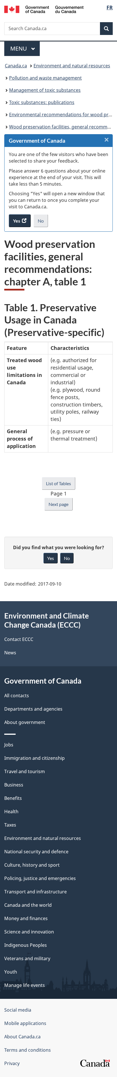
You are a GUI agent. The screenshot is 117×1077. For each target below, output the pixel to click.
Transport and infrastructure (35, 892)
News (10, 652)
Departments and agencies (33, 709)
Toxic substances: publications (41, 102)
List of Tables (58, 483)
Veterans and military (27, 958)
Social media (17, 1010)
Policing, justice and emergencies (40, 878)
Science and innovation (29, 932)
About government (24, 722)
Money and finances (26, 918)
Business (13, 785)
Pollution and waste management (45, 78)
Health (11, 811)
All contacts (16, 695)
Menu (19, 48)
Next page (58, 504)
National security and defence (36, 851)
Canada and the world (28, 905)
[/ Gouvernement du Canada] (43, 9)
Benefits (13, 798)
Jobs (8, 745)
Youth (10, 972)
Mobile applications (25, 1023)
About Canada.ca (22, 1037)
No (43, 222)
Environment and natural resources (72, 66)
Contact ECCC (18, 639)
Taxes (10, 825)
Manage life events (24, 985)
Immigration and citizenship (34, 758)
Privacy (12, 1063)
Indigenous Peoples (25, 945)
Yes (50, 558)
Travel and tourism (24, 771)
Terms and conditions (27, 1050)
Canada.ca (16, 66)
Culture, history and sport (32, 865)
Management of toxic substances (45, 90)
